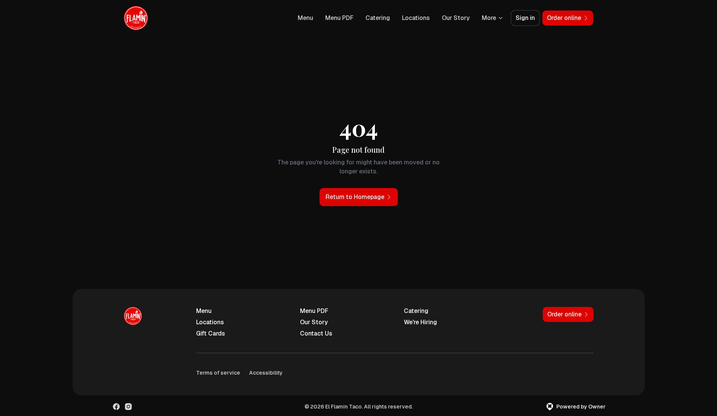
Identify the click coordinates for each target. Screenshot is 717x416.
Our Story (456, 18)
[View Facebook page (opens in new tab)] (116, 406)
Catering (377, 18)
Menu (305, 18)
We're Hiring (420, 322)
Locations (416, 18)
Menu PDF (339, 18)
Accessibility (266, 372)
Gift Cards (210, 333)
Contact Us (316, 333)
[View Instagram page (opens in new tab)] (128, 406)
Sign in (525, 18)
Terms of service (218, 372)
